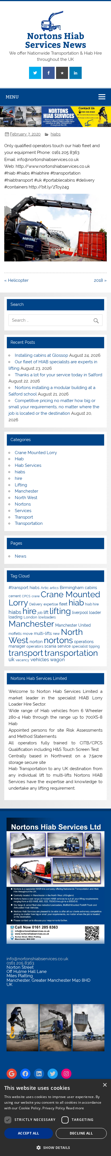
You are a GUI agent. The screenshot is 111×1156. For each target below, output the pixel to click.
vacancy (22, 660)
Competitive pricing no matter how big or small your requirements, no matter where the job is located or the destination (54, 407)
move (28, 633)
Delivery (35, 604)
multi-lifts (43, 633)
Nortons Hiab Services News (55, 40)
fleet (63, 604)
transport (26, 653)
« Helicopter (16, 280)
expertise (51, 604)
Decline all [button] (81, 1133)
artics (54, 588)
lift (46, 612)
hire (18, 478)
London (30, 617)
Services (23, 510)
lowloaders (47, 617)
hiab (76, 602)
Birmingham (72, 587)
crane (36, 596)
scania (50, 646)
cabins (91, 587)
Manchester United (73, 625)
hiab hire (92, 604)
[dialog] (55, 1117)
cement (15, 596)
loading (15, 617)
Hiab (19, 458)
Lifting (21, 484)
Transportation (29, 523)
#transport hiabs (24, 587)
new (56, 634)
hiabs (56, 134)
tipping (94, 646)
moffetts (15, 634)
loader (95, 612)
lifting (60, 611)
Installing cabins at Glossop (41, 355)
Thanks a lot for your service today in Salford (58, 374)
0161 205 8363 (20, 963)
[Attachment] (55, 260)
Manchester (26, 491)
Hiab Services (28, 465)
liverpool (80, 612)
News (20, 556)
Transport (24, 517)
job (40, 613)
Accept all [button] (28, 1133)
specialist (80, 646)
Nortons (23, 504)
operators (34, 646)
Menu (12, 97)
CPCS (26, 596)
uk (12, 659)
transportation (71, 653)
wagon (57, 659)
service (64, 646)
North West (26, 497)
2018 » (100, 280)
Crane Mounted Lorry (36, 452)
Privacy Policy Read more (63, 1108)
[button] (55, 1147)
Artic (45, 588)
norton (36, 641)
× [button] (104, 1085)
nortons (58, 640)
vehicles (39, 659)
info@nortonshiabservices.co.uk (37, 958)
